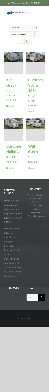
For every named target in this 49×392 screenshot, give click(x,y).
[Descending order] (36, 27)
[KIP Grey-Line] (13, 63)
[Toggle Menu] (43, 13)
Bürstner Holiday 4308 (14, 151)
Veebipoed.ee (27, 318)
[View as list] (27, 40)
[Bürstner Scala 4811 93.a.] (35, 63)
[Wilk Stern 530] (35, 129)
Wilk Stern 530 (33, 151)
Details (10, 106)
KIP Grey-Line (11, 85)
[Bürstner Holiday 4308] (13, 129)
